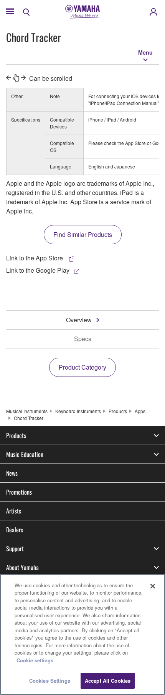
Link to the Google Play (37, 270)
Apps (140, 411)
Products (118, 411)
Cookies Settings (49, 680)
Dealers (14, 529)
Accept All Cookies (107, 680)
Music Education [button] (24, 454)
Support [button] (15, 548)
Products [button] (16, 435)
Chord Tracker (28, 418)
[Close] (152, 586)
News (12, 473)
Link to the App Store (35, 257)
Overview (79, 319)
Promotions (19, 492)
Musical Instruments (27, 411)
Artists (13, 510)
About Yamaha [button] (22, 567)
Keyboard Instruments (78, 411)
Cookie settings (34, 660)
